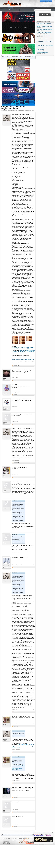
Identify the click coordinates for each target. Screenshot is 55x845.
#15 (33, 780)
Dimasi (13, 377)
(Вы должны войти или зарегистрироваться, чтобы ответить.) (25, 831)
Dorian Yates (39, 33)
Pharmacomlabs (6, 565)
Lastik (38, 24)
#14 (33, 749)
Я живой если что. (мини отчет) (43, 52)
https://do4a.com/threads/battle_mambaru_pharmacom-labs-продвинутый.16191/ (23, 348)
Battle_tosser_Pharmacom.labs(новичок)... (45, 29)
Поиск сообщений (6, 9)
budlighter (39, 27)
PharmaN (5, 824)
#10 (33, 552)
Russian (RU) (5, 838)
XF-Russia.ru (8, 843)
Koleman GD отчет (40, 49)
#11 (33, 564)
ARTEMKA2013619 (40, 40)
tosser (38, 30)
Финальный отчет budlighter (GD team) (44, 26)
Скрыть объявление (52, 832)
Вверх (24, 838)
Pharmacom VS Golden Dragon (12, 110)
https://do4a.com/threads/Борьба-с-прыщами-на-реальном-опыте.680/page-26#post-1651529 (23, 746)
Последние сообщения (15, 9)
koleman (38, 50)
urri (3, 407)
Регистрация (45, 14)
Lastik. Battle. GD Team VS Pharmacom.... (44, 23)
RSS (26, 838)
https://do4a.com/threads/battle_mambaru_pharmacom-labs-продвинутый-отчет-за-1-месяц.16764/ (23, 351)
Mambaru (28, 110)
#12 (33, 709)
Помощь (16, 838)
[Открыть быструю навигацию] (34, 56)
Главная (20, 838)
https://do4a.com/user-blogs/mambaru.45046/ (23, 359)
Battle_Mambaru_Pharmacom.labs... (43, 35)
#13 (33, 723)
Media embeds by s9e (6, 842)
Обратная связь (11, 838)
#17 (33, 809)
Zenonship (5, 393)
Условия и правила (6, 841)
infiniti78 (4, 490)
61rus (4, 475)
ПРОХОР (4, 724)
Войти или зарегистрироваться (46, 1)
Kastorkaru (5, 795)
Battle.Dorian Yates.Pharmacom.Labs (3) (44, 32)
